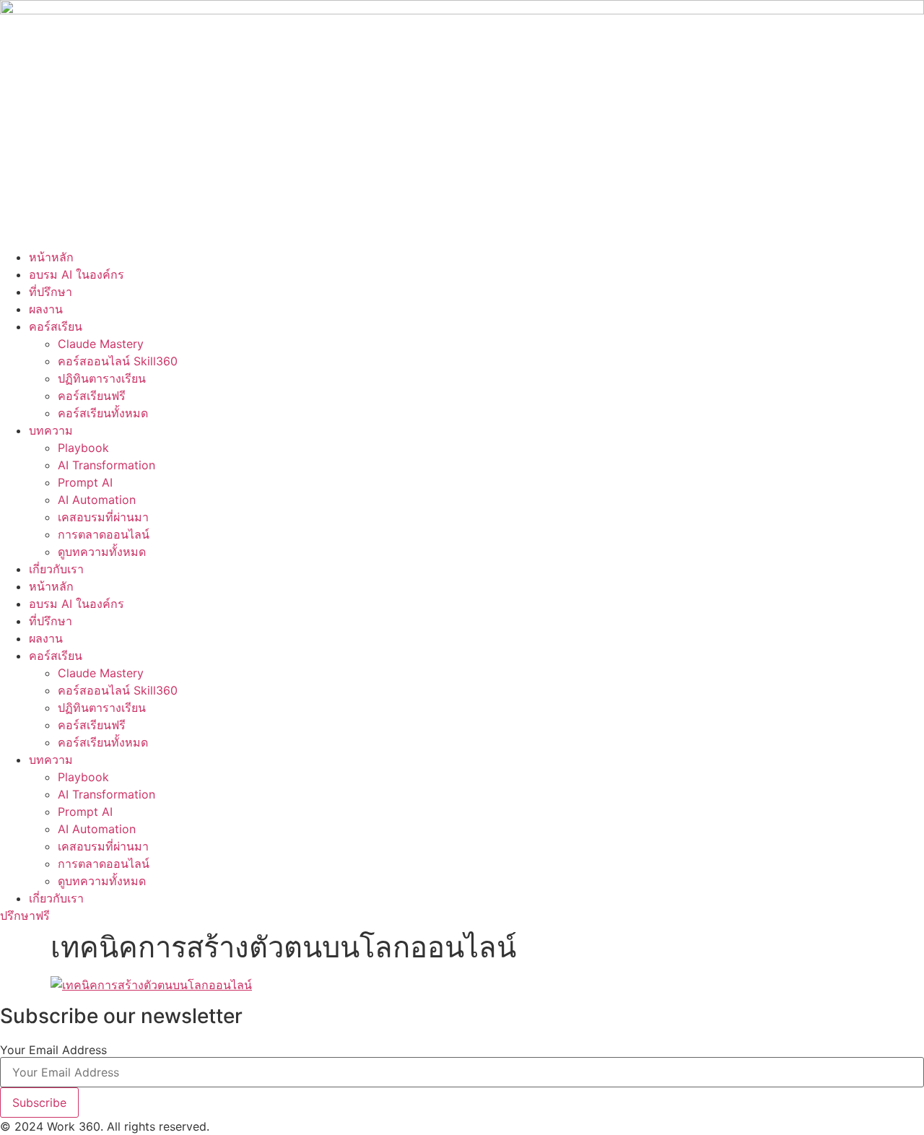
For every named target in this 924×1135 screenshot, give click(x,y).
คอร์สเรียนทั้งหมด (103, 413)
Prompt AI (85, 482)
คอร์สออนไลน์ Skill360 (118, 361)
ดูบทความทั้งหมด (102, 551)
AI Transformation (106, 465)
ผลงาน (46, 309)
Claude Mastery (101, 343)
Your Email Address (53, 1050)
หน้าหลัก (51, 257)
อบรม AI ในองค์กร (76, 274)
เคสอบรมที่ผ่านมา (103, 517)
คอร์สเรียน (55, 326)
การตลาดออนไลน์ (103, 534)
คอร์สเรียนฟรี (92, 395)
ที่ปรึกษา (50, 291)
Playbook (83, 447)
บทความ (51, 430)
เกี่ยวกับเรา (56, 569)
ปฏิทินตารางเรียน (102, 378)
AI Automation (97, 499)
